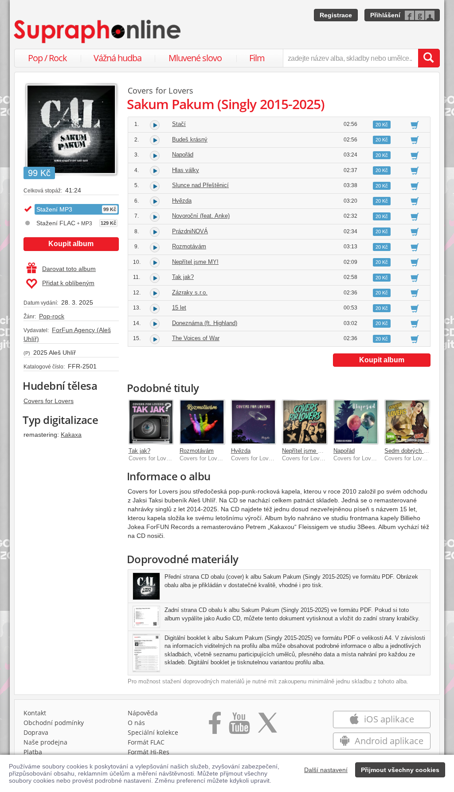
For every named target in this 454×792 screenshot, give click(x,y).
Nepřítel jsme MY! (195, 262)
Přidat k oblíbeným (68, 282)
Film (257, 58)
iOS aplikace (388, 719)
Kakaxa (71, 434)
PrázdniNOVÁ (190, 231)
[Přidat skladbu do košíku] (415, 124)
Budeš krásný (189, 139)
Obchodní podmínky (53, 722)
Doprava (35, 732)
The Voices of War (195, 338)
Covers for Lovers (48, 400)
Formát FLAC (146, 742)
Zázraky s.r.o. (189, 292)
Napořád (182, 154)
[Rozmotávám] (202, 422)
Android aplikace (387, 741)
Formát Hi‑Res (148, 752)
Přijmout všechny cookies (400, 769)
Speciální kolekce (153, 732)
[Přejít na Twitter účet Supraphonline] (267, 726)
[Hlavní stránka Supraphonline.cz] (98, 31)
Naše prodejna (45, 742)
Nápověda (143, 713)
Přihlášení (385, 15)
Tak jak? (183, 277)
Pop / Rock (47, 58)
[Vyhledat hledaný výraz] (429, 58)
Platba (32, 752)
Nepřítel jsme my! (305, 450)
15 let (179, 307)
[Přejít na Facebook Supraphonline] (215, 726)
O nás (136, 722)
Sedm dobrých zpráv (411, 450)
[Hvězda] (253, 422)
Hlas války (185, 170)
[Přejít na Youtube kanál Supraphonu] (239, 726)
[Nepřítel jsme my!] (304, 422)
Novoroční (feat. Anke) (201, 215)
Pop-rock (51, 316)
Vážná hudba (117, 58)
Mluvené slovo (195, 58)
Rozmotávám (189, 246)
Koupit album (71, 243)
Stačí (179, 124)
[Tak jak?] (151, 422)
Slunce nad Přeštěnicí (200, 185)
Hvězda (182, 200)
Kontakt (34, 713)
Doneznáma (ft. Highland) (204, 323)
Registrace (336, 15)
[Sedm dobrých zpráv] (407, 422)
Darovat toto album (69, 268)
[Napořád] (356, 422)
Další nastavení (326, 769)
